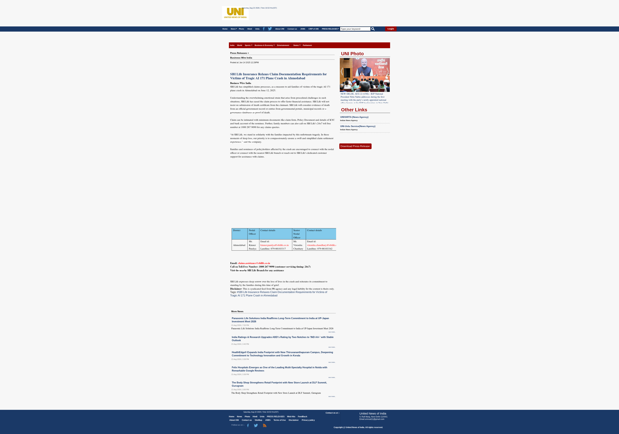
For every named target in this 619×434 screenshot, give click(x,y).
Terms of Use (280, 420)
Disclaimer (294, 420)
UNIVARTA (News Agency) (354, 117)
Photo (241, 29)
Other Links (354, 109)
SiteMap (258, 420)
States (296, 45)
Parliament (307, 45)
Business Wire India (241, 57)
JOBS (302, 29)
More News (237, 311)
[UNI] (226, 13)
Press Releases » (239, 53)
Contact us (292, 29)
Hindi (249, 29)
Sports (248, 45)
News (233, 29)
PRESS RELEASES (330, 29)
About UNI (279, 29)
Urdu (257, 29)
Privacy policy (308, 420)
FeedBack (302, 416)
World (239, 45)
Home (224, 29)
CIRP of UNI (314, 29)
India (232, 45)
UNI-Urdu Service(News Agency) (357, 126)
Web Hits (291, 416)
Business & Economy (264, 45)
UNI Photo (352, 53)
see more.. (332, 332)
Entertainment (283, 45)
